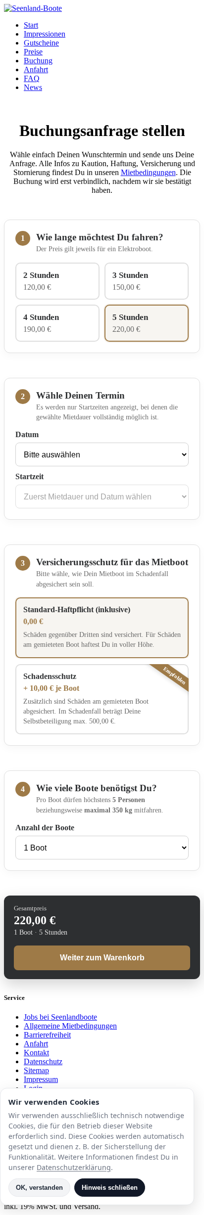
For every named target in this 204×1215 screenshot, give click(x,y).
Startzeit (29, 476)
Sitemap (36, 1070)
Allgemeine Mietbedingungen (70, 1026)
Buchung (38, 60)
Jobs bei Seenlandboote (60, 1017)
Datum (27, 434)
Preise (33, 51)
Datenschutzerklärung (74, 1167)
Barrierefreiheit (47, 1035)
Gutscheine (41, 43)
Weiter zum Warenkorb (102, 957)
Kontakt (36, 1052)
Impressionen (44, 34)
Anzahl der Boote (44, 827)
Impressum (41, 1079)
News (33, 87)
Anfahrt (36, 69)
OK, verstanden (39, 1187)
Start (31, 25)
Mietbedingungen (148, 172)
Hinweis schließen (110, 1187)
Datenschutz (43, 1061)
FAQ (32, 78)
